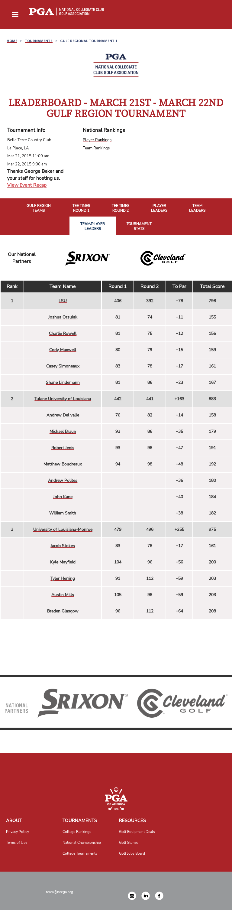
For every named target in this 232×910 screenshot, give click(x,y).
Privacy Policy (17, 831)
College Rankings (77, 831)
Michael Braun (63, 431)
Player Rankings (97, 140)
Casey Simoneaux (62, 366)
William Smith (62, 513)
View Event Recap (27, 185)
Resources (132, 820)
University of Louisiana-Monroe (62, 529)
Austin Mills (62, 595)
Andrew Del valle (63, 415)
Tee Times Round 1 (81, 208)
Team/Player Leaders (92, 226)
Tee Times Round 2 (120, 208)
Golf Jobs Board (132, 853)
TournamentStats (139, 226)
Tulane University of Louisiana (62, 399)
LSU (63, 301)
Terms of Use (16, 842)
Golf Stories (128, 842)
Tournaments (80, 820)
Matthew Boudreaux (63, 464)
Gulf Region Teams (39, 208)
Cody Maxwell (62, 350)
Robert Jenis (62, 448)
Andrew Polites (62, 480)
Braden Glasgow (63, 611)
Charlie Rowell (62, 333)
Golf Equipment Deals (137, 831)
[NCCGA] (116, 798)
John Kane (62, 497)
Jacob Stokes (62, 546)
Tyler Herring (62, 578)
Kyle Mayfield (63, 562)
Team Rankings (96, 148)
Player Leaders (159, 208)
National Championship (82, 842)
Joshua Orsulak (62, 317)
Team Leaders (197, 208)
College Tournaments (80, 853)
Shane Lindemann (63, 382)
